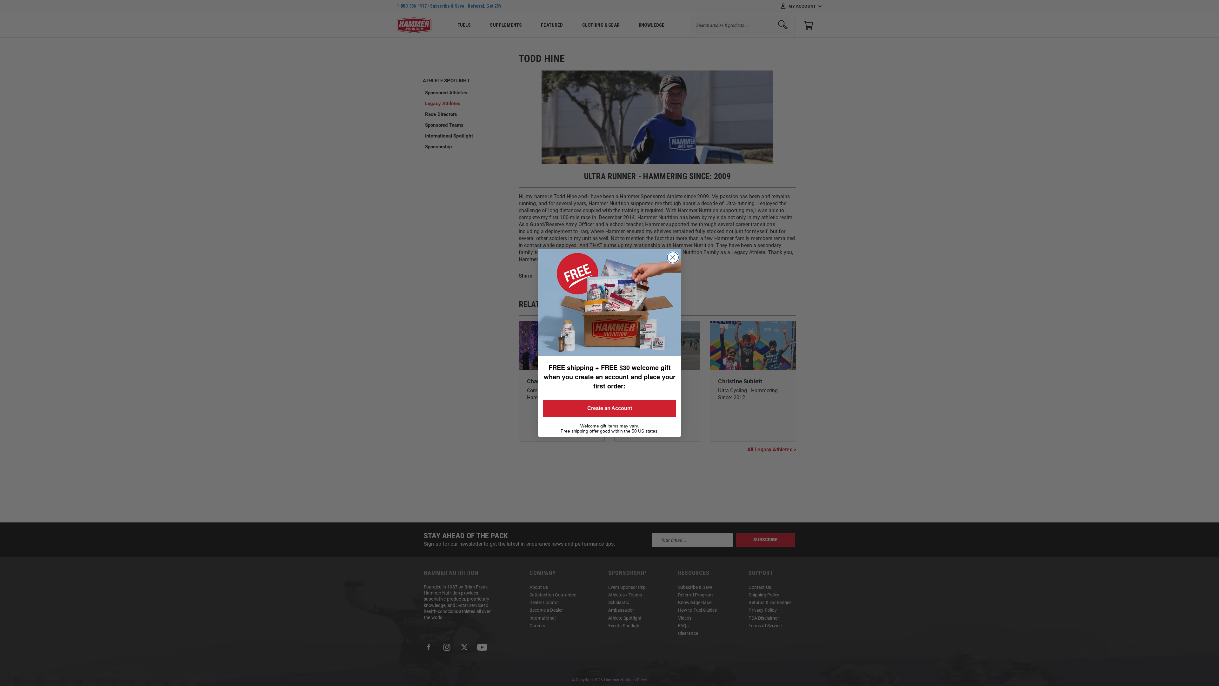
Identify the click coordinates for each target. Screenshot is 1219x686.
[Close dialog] (672, 257)
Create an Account (609, 408)
